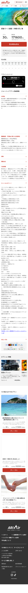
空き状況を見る (14, 44)
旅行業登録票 (18, 563)
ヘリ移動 (15, 5)
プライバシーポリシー (20, 566)
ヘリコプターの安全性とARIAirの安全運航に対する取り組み (7, 555)
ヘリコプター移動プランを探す (10, 537)
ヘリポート (5, 534)
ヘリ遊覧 (6, 5)
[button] (1, 16)
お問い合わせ (18, 550)
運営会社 (4, 563)
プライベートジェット (24, 6)
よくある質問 (5, 550)
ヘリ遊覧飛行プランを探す (19, 534)
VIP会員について (6, 540)
